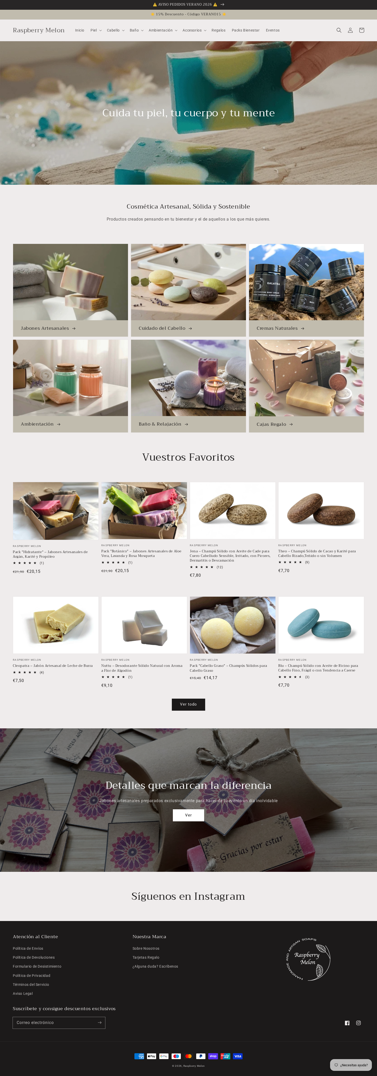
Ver (188, 815)
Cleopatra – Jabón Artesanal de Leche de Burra (53, 666)
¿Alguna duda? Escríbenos (155, 966)
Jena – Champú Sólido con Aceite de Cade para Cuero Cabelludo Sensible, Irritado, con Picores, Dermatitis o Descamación (230, 556)
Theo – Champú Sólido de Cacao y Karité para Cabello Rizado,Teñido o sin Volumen (317, 553)
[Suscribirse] (99, 1022)
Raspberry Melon (194, 1065)
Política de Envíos (28, 948)
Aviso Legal (23, 993)
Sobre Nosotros (146, 948)
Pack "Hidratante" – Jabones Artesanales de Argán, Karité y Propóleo (50, 554)
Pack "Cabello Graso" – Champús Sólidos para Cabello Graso (228, 668)
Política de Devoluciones (34, 957)
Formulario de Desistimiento (37, 966)
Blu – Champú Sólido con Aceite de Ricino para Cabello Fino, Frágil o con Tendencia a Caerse (318, 668)
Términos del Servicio (31, 984)
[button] (339, 30)
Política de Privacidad (31, 976)
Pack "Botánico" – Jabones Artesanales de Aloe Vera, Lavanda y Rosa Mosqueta (141, 553)
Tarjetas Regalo (146, 957)
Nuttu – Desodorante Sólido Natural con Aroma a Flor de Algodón (141, 668)
